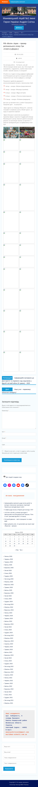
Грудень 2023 (8, 632)
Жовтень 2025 (8, 581)
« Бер (17, 550)
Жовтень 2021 (8, 703)
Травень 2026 (8, 562)
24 (19, 543)
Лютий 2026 (8, 570)
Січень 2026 (8, 573)
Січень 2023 (8, 661)
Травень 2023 (8, 649)
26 (27, 543)
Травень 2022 (8, 683)
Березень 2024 (8, 624)
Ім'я (3, 431)
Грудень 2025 (8, 576)
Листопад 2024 (8, 604)
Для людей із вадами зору (14, 477)
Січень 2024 (8, 629)
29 (10, 546)
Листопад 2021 (8, 700)
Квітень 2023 (8, 652)
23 (14, 543)
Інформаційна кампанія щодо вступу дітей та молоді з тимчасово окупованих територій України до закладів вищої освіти (18, 505)
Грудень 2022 (8, 663)
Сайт (3, 444)
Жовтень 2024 (8, 607)
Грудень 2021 (8, 697)
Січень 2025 (8, 598)
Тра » (21, 550)
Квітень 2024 (8, 621)
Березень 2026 (8, 567)
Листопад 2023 (8, 635)
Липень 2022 (8, 677)
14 (5, 541)
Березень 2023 (8, 655)
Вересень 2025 (9, 584)
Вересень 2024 (9, 610)
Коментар (5, 410)
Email (4, 438)
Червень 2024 (8, 615)
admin (20, 58)
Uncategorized (20, 62)
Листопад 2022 (8, 666)
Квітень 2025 (8, 590)
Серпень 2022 (8, 675)
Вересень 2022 (9, 672)
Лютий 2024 (8, 627)
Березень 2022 (8, 689)
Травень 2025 (8, 587)
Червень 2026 (8, 559)
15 (10, 541)
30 (14, 546)
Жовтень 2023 (8, 638)
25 (23, 543)
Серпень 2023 (8, 644)
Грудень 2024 (8, 601)
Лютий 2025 (8, 596)
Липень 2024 (8, 613)
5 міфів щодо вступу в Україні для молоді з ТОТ (18, 509)
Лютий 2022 (8, 692)
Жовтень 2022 (8, 669)
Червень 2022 (8, 680)
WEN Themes (24, 784)
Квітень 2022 (8, 686)
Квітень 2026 (8, 565)
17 (19, 541)
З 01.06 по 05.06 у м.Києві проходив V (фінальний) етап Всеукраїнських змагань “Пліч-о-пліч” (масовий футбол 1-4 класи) (19, 514)
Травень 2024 (8, 618)
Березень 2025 (8, 593)
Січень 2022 (8, 694)
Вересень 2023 (9, 641)
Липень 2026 (8, 556)
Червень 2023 (8, 646)
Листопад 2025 (8, 579)
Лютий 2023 (8, 658)
